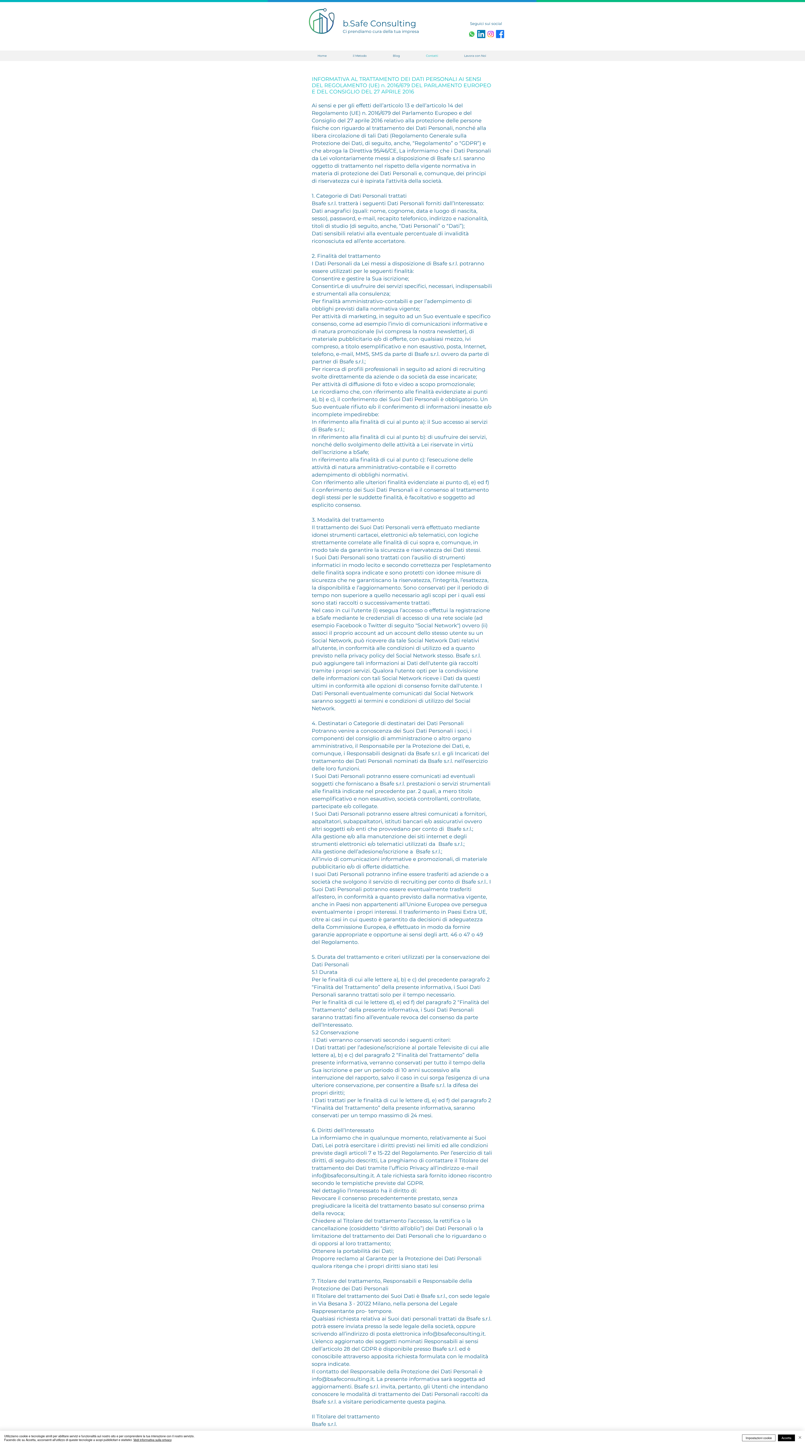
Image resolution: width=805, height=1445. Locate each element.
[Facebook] (500, 34)
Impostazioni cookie (759, 1438)
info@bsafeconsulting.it (343, 1175)
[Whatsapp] (472, 34)
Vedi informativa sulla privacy (152, 1440)
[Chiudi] (799, 1438)
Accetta (786, 1438)
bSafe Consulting (379, 23)
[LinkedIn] (481, 34)
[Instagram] (491, 34)
